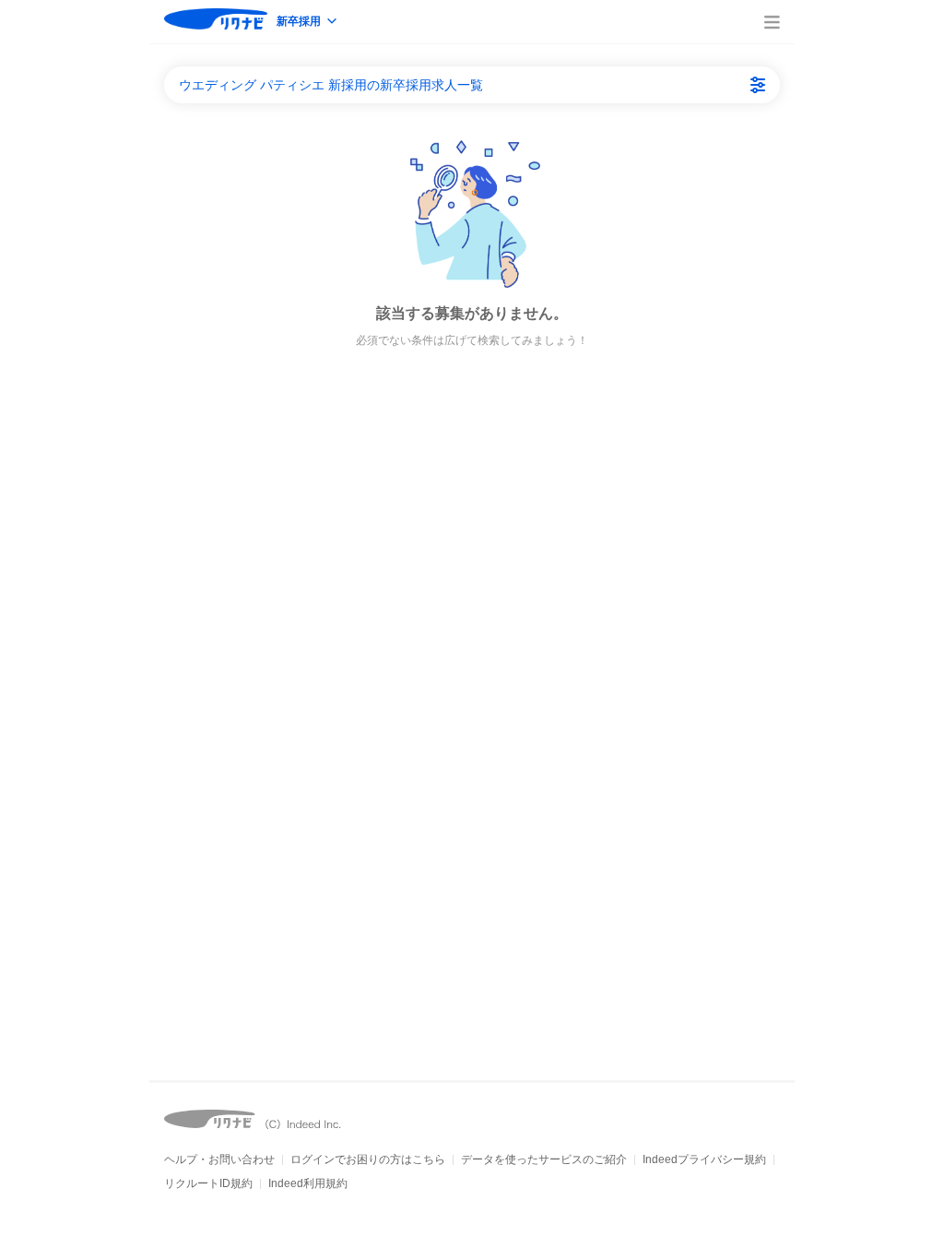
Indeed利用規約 (308, 1183)
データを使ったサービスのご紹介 (544, 1159)
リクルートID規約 (208, 1183)
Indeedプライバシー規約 (704, 1159)
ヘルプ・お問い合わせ (219, 1159)
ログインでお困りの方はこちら (367, 1159)
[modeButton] (308, 22)
